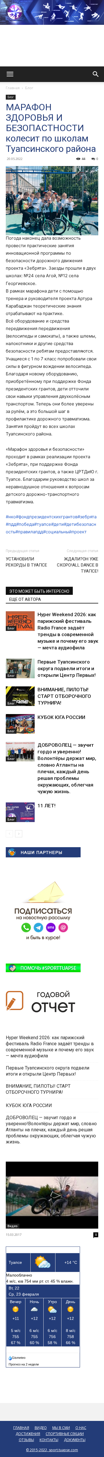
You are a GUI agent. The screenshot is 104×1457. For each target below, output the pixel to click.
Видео (13, 1226)
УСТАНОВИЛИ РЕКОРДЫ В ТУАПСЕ (26, 562)
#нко (11, 516)
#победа (25, 524)
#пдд (11, 524)
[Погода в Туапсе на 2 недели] (24, 1363)
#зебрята (86, 516)
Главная (13, 87)
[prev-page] (9, 833)
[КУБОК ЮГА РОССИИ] (20, 724)
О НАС (80, 1427)
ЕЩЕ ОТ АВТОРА (25, 599)
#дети (57, 524)
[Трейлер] (52, 1195)
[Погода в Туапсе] (17, 1356)
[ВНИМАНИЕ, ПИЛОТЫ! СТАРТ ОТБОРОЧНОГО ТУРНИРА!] (20, 696)
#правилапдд (29, 531)
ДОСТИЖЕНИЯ (28, 1433)
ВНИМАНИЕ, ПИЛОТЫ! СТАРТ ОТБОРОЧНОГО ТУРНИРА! (64, 696)
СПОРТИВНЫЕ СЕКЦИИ (65, 1433)
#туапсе (42, 524)
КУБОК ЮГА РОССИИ (62, 717)
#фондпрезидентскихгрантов (46, 516)
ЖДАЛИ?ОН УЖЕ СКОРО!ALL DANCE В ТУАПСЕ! (77, 565)
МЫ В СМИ (61, 1427)
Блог (29, 87)
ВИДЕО (41, 1427)
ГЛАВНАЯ (21, 1427)
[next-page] (18, 833)
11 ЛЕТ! (47, 805)
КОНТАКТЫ (49, 1439)
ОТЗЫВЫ (26, 1439)
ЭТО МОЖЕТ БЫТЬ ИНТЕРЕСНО (39, 591)
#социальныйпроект (65, 531)
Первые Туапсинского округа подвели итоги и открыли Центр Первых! (67, 668)
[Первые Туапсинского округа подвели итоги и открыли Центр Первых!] (20, 669)
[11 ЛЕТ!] (20, 812)
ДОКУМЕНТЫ (75, 1439)
